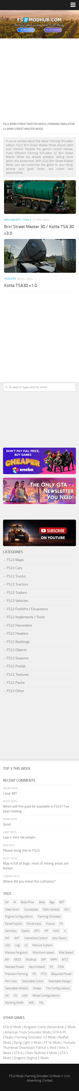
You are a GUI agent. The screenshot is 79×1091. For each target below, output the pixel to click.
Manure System (42, 945)
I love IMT (10, 793)
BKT (61, 902)
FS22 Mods (16, 1076)
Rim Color (11, 981)
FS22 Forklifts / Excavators (27, 609)
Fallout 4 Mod (46, 1048)
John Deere (59, 938)
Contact (47, 1080)
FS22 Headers (17, 633)
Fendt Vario (34, 924)
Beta (42, 902)
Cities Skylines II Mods (41, 1053)
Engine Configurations (19, 916)
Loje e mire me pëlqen (19, 837)
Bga (52, 902)
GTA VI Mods (12, 1027)
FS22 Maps (15, 560)
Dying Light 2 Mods (28, 1042)
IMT (16, 938)
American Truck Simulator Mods (28, 1032)
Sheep (37, 988)
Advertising (34, 1080)
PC (51, 967)
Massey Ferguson (16, 952)
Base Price (27, 902)
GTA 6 (18, 1053)
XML (31, 1002)
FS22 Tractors (17, 584)
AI (14, 902)
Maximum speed (43, 952)
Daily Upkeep (51, 909)
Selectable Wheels (16, 988)
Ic (65, 931)
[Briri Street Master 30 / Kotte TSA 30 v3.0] (40, 197)
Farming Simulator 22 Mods (35, 1037)
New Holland (37, 967)
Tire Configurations (58, 988)
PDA (61, 967)
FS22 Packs (16, 682)
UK (7, 995)
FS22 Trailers (17, 592)
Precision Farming (16, 974)
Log (17, 945)
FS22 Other (15, 691)
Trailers (10, 278)
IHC (7, 938)
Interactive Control (35, 938)
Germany (11, 931)
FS (61, 924)
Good (7, 824)
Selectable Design (59, 981)
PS (34, 974)
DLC (66, 909)
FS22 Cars (14, 568)
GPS (37, 931)
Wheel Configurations (46, 995)
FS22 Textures (18, 674)
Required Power (61, 974)
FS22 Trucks (16, 576)
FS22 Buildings (18, 642)
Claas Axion (12, 909)
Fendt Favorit (13, 924)
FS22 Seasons (17, 658)
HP (46, 931)
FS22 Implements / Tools (26, 617)
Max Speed (66, 952)
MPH (54, 959)
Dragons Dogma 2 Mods (31, 1058)
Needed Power (14, 967)
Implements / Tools (17, 220)
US (15, 995)
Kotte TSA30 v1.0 (20, 285)
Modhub (31, 959)
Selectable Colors (33, 981)
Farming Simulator (49, 916)
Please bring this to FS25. (22, 850)
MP (43, 959)
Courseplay (31, 909)
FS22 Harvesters (19, 625)
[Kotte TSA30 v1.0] (40, 256)
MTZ (65, 959)
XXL (41, 1002)
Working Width (14, 1002)
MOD (17, 959)
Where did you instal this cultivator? (29, 881)
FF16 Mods (52, 1042)
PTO (43, 974)
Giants (25, 931)
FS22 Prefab (16, 666)
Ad (7, 902)
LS (26, 945)
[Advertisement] (39, 79)
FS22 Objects (17, 650)
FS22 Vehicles (17, 600)
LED (7, 945)
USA (25, 995)
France (50, 924)
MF (7, 959)
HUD (56, 931)
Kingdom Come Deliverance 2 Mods (50, 1027)
